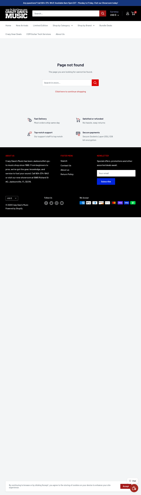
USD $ (9, 198)
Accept (126, 486)
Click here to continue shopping (70, 91)
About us (65, 169)
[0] (133, 13)
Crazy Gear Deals (14, 34)
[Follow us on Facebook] (46, 203)
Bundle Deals (105, 25)
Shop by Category (61, 25)
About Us (60, 34)
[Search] (102, 13)
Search (64, 161)
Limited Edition (40, 25)
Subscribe (106, 181)
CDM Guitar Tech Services (38, 34)
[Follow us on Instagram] (57, 203)
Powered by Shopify (14, 208)
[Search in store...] (95, 82)
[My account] (127, 13)
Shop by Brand (85, 25)
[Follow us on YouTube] (62, 203)
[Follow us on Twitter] (51, 203)
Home (8, 25)
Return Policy (67, 174)
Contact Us (66, 165)
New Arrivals (22, 25)
